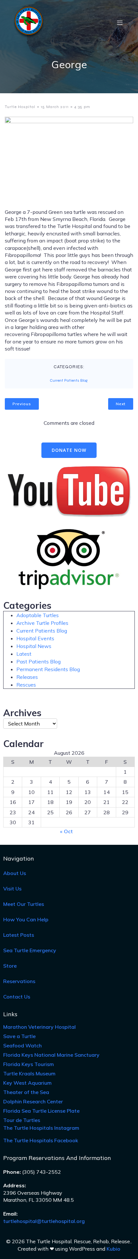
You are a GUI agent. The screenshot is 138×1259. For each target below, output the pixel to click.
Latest (23, 654)
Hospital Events (35, 638)
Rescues (26, 684)
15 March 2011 (55, 107)
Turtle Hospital (20, 107)
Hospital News (33, 646)
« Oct (66, 831)
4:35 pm (82, 107)
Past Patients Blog (38, 661)
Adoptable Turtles (37, 615)
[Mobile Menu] (119, 22)
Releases (27, 677)
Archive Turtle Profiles (42, 623)
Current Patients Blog (69, 380)
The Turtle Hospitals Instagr (41, 1128)
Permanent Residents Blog (48, 669)
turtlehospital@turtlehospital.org (44, 1221)
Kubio (113, 1248)
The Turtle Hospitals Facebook (40, 1140)
